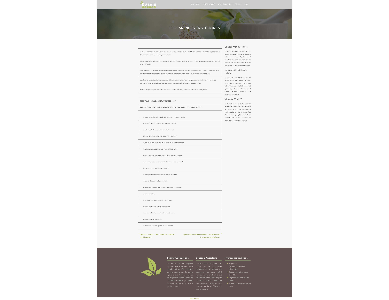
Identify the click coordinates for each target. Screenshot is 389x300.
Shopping (238, 5)
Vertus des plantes (209, 5)
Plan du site (194, 298)
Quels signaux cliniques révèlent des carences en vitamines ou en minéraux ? (202, 235)
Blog (246, 5)
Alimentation (195, 5)
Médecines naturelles (225, 5)
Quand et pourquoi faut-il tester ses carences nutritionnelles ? (157, 235)
